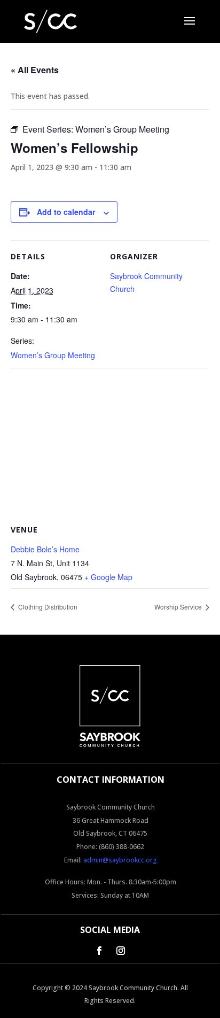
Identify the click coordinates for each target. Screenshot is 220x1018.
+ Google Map (108, 577)
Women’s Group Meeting (53, 355)
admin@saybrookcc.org (120, 860)
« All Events (35, 70)
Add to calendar (66, 211)
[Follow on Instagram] (120, 950)
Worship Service (178, 606)
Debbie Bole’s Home (45, 549)
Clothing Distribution (47, 606)
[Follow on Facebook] (99, 950)
